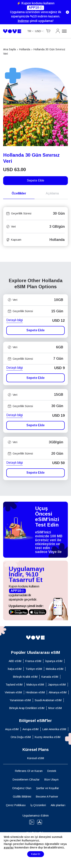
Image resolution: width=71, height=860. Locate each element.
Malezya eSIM (35, 684)
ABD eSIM (15, 661)
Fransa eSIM (33, 661)
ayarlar (9, 847)
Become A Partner (47, 796)
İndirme (23, 21)
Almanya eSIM (57, 692)
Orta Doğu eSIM (21, 737)
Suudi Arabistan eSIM (48, 700)
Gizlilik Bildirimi (22, 796)
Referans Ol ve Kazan (29, 770)
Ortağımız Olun (21, 788)
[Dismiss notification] (67, 12)
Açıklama (52, 193)
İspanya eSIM (53, 661)
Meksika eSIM (54, 668)
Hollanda (24, 49)
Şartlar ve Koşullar (47, 788)
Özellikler (19, 193)
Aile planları (58, 805)
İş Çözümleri (38, 805)
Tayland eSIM (14, 684)
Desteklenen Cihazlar (26, 779)
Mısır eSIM (55, 708)
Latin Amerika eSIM (54, 729)
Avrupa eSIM (30, 729)
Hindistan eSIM (35, 692)
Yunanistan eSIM (20, 700)
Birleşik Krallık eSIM (25, 676)
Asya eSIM (12, 729)
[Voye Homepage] (12, 31)
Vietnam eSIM (13, 692)
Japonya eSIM (57, 684)
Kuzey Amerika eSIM (47, 737)
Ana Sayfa (9, 49)
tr (29, 31)
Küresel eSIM (35, 758)
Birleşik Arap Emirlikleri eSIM (26, 708)
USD (38, 31)
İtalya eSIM (14, 668)
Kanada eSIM (49, 676)
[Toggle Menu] (65, 31)
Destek (51, 770)
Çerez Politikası (16, 805)
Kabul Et (35, 854)
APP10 (34, 7)
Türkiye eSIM (33, 668)
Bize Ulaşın (51, 779)
